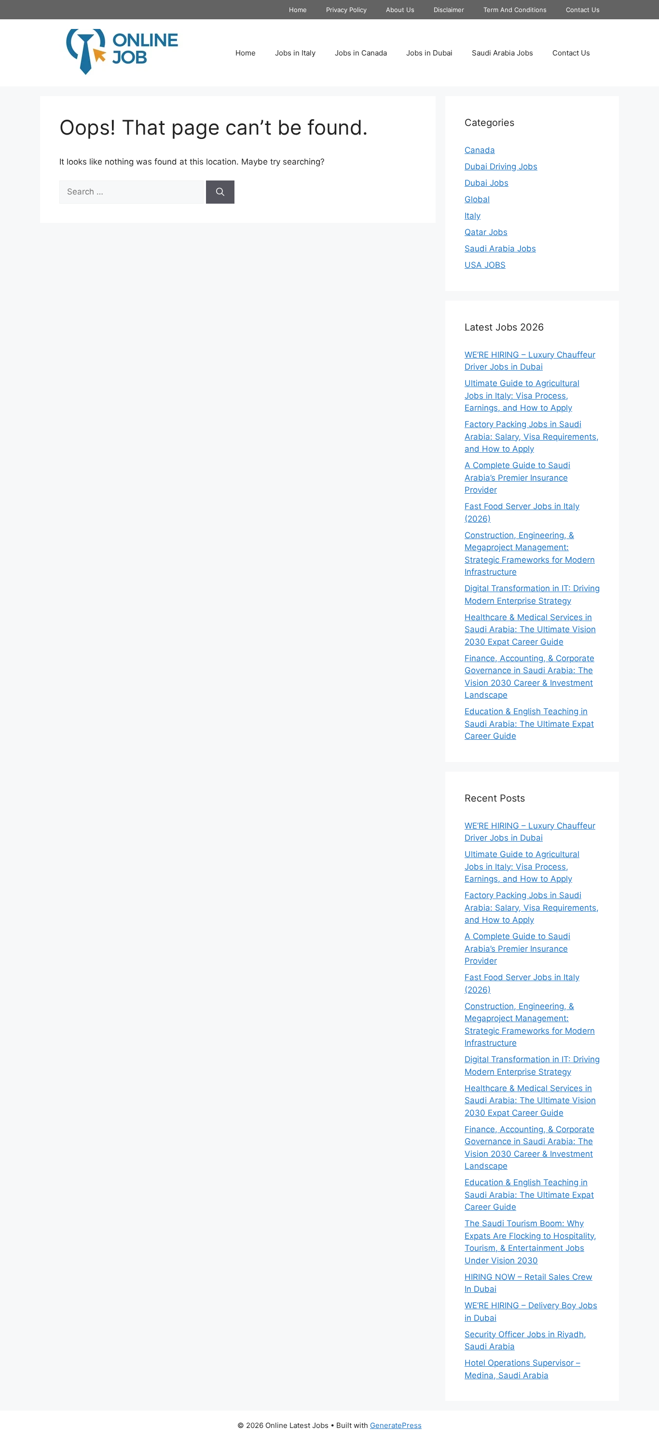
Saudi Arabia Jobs (502, 52)
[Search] (220, 192)
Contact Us (583, 10)
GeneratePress (396, 1425)
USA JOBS (485, 265)
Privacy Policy (346, 10)
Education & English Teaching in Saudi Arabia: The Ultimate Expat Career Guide (529, 724)
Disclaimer (449, 10)
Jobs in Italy (295, 52)
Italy (473, 216)
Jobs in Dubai (429, 52)
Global (477, 199)
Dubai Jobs (486, 183)
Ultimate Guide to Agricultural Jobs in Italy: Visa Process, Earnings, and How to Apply (522, 395)
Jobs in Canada (361, 52)
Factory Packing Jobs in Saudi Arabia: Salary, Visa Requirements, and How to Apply (532, 436)
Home (298, 10)
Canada (480, 150)
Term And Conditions (515, 10)
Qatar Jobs (486, 232)
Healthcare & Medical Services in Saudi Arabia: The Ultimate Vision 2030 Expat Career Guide (530, 629)
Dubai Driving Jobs (501, 166)
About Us (400, 10)
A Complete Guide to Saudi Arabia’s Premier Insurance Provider (517, 477)
